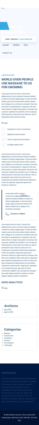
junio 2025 (7, 310)
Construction (8, 336)
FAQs (26, 45)
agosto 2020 (8, 312)
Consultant (8, 338)
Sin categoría (9, 343)
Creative (7, 340)
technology (8, 345)
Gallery (5, 45)
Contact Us (7, 53)
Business (7, 333)
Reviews (16, 45)
